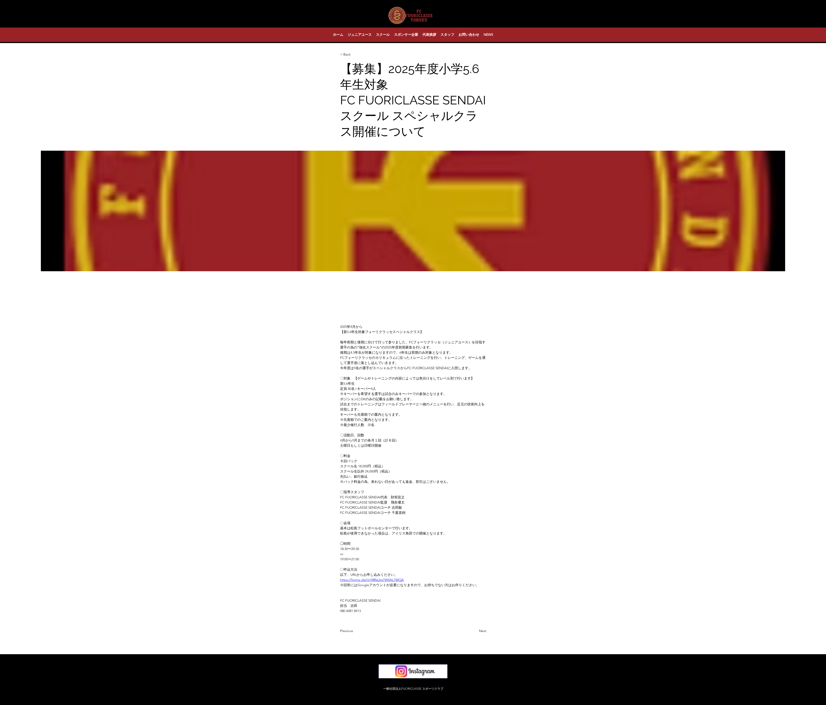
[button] (359, 34)
